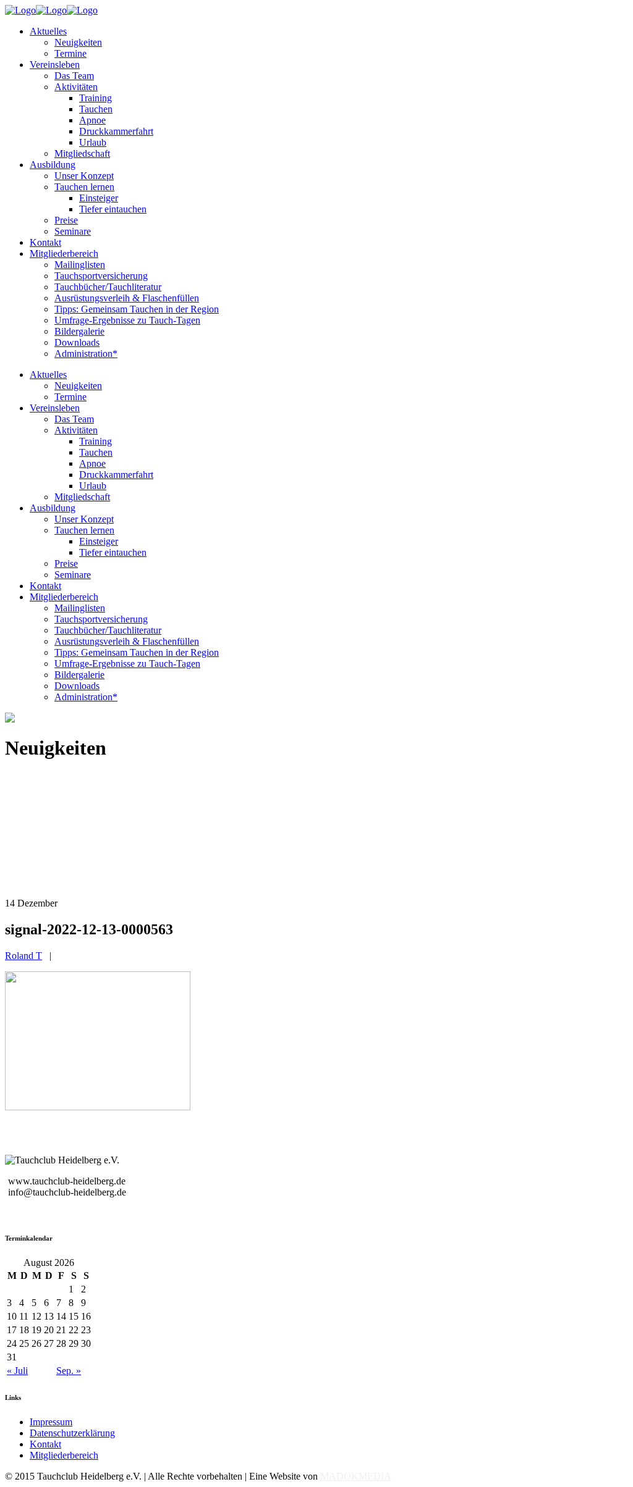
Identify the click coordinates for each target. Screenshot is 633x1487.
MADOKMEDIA (355, 1476)
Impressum (51, 1422)
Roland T (23, 955)
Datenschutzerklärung (72, 1433)
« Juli (17, 1370)
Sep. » (68, 1370)
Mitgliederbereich (64, 1455)
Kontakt (45, 1444)
